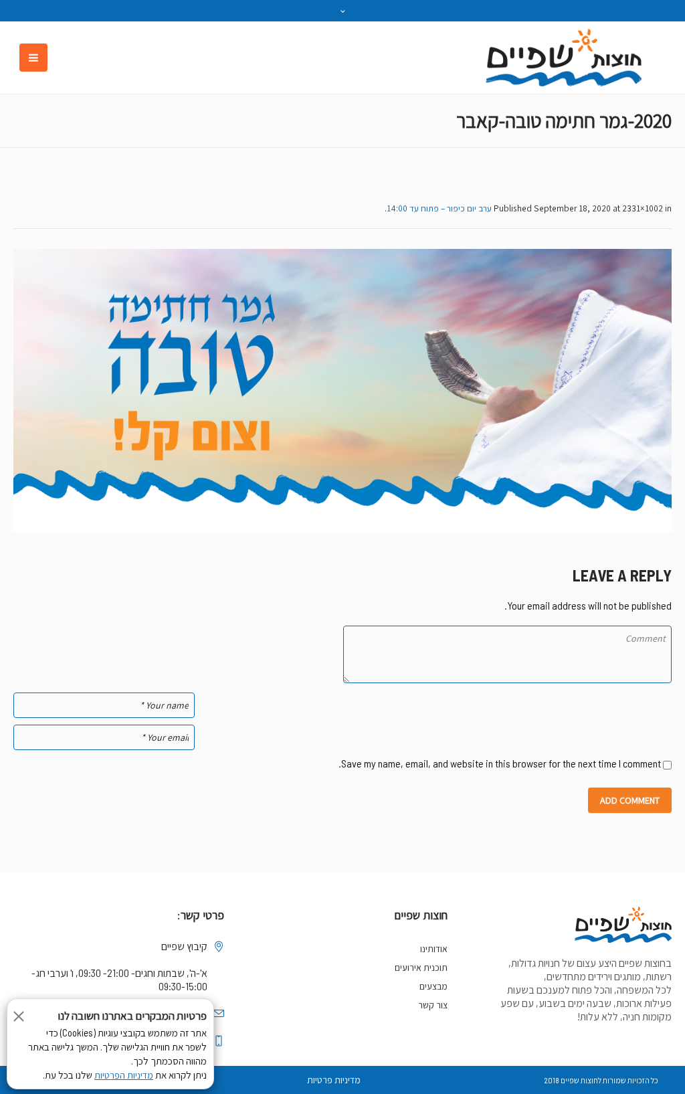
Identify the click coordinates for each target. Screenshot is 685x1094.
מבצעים (433, 986)
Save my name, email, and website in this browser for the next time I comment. (499, 763)
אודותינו (434, 949)
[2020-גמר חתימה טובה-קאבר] (342, 390)
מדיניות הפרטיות (123, 1075)
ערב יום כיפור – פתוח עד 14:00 (439, 208)
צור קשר (433, 1005)
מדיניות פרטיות (334, 1080)
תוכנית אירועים (421, 968)
